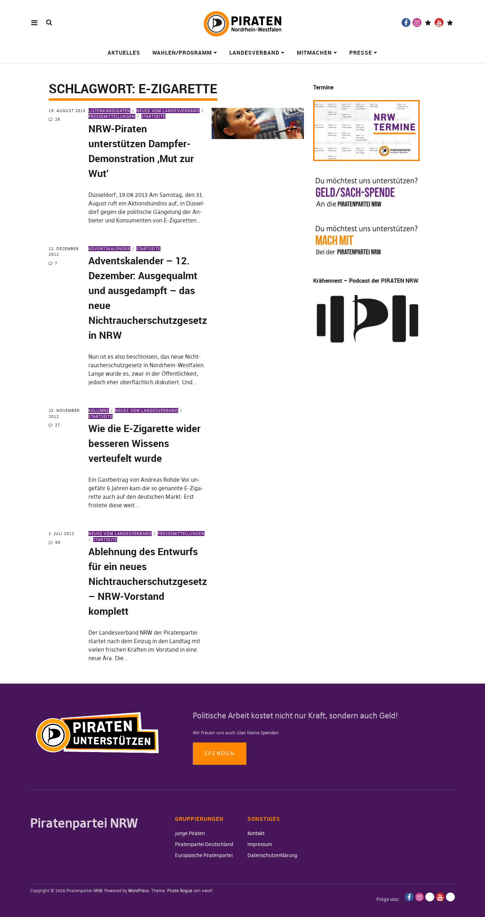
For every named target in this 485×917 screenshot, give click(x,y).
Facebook (406, 22)
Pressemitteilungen (181, 533)
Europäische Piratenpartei (204, 855)
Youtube (439, 22)
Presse (360, 52)
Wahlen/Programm (182, 52)
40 (58, 542)
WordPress (138, 890)
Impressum (259, 844)
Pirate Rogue (179, 890)
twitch (428, 22)
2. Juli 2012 (61, 533)
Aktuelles (124, 52)
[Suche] (49, 22)
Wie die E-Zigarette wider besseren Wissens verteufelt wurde (144, 443)
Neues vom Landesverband (168, 110)
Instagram (417, 22)
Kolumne (98, 410)
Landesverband (254, 52)
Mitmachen (314, 52)
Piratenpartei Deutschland (204, 844)
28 (57, 119)
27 (57, 424)
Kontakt (256, 833)
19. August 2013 (67, 110)
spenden (219, 753)
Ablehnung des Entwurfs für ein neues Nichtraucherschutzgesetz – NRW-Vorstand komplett (147, 581)
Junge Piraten (190, 833)
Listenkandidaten (109, 110)
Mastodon (450, 22)
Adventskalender (109, 248)
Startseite (153, 116)
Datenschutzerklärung (272, 855)
